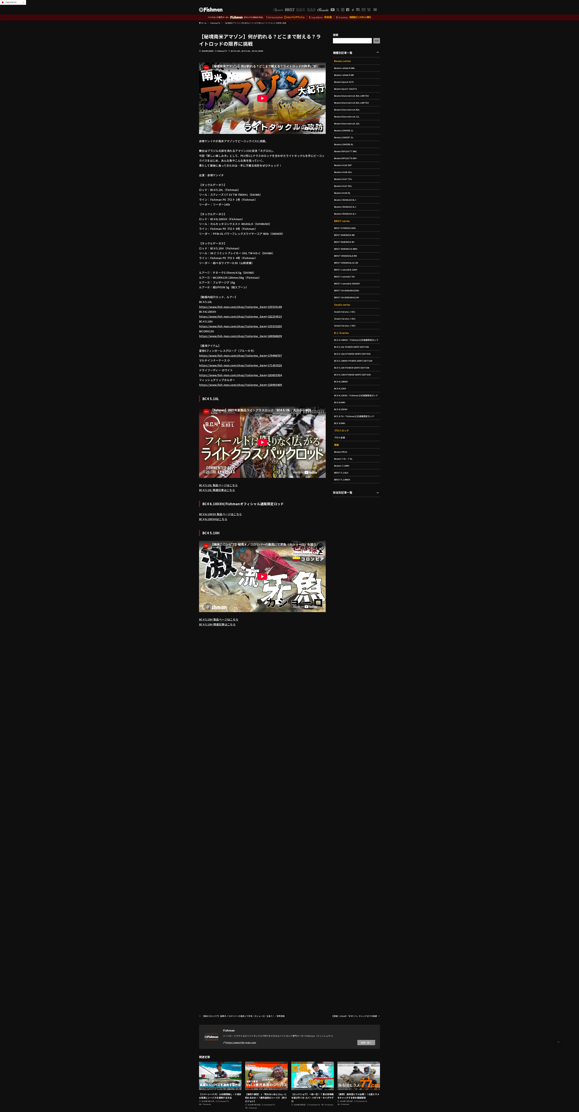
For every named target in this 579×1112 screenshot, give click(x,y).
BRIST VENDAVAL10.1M (346, 262)
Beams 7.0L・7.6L (343, 458)
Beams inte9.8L (342, 192)
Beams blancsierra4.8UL (347, 109)
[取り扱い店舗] (358, 9)
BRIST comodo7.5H (344, 276)
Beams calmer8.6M (344, 74)
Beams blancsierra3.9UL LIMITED (351, 95)
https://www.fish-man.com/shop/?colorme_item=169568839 (240, 336)
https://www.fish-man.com (240, 1042)
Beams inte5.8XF (343, 165)
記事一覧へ (366, 1042)
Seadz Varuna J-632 (344, 318)
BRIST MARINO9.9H (344, 241)
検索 (336, 35)
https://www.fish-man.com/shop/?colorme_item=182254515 (240, 316)
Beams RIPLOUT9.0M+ (345, 158)
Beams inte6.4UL (343, 172)
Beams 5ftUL (340, 451)
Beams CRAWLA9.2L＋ (345, 213)
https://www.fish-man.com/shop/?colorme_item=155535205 (240, 326)
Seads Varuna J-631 (344, 311)
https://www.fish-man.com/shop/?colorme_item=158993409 (240, 385)
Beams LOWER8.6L (343, 144)
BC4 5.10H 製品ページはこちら (218, 619)
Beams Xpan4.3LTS (344, 81)
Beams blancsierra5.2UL (347, 123)
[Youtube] (333, 9)
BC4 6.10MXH (341, 381)
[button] (558, 1042)
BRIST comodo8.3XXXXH (347, 283)
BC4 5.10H (235, 51)
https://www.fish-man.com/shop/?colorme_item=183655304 (240, 375)
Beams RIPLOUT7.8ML (345, 151)
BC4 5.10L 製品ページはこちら (218, 485)
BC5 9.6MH (339, 423)
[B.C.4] (305, 9)
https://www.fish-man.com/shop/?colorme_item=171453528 (240, 365)
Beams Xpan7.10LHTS (345, 88)
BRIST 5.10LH (341, 472)
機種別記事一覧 (342, 53)
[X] (337, 9)
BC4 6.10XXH (257, 51)
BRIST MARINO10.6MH (345, 248)
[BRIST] (290, 9)
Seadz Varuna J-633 (344, 325)
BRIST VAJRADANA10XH (346, 290)
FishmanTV (222, 51)
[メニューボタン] (375, 9)
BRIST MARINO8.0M (344, 234)
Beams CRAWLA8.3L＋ (345, 206)
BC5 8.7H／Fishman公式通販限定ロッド (354, 416)
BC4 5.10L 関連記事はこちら (217, 490)
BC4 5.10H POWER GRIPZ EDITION (351, 367)
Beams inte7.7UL (343, 179)
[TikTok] (352, 9)
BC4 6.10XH (340, 388)
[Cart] (368, 9)
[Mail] (363, 9)
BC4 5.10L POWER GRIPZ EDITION (351, 346)
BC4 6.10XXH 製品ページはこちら (220, 514)
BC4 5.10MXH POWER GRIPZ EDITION (353, 360)
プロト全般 (339, 437)
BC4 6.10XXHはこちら (213, 519)
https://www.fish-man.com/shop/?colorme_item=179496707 (240, 355)
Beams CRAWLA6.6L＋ (345, 199)
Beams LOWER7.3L (343, 137)
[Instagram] (342, 9)
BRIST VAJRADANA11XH (346, 297)
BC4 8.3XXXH (340, 409)
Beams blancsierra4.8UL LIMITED (351, 102)
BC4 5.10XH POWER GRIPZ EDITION (352, 374)
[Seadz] (323, 9)
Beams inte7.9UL (343, 185)
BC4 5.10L (246, 51)
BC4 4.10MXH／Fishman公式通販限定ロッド (356, 339)
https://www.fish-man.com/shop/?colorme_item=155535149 (240, 307)
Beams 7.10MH (341, 465)
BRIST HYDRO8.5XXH (345, 228)
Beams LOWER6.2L (343, 130)
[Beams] (278, 9)
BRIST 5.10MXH (342, 479)
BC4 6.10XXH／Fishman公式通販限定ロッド (356, 395)
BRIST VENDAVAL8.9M (345, 255)
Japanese (11, 2)
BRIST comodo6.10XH (345, 269)
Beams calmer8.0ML (344, 68)
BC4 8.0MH (339, 402)
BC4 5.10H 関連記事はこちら (217, 624)
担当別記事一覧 (342, 492)
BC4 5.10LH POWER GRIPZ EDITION (352, 353)
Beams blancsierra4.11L (346, 116)
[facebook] (347, 9)
